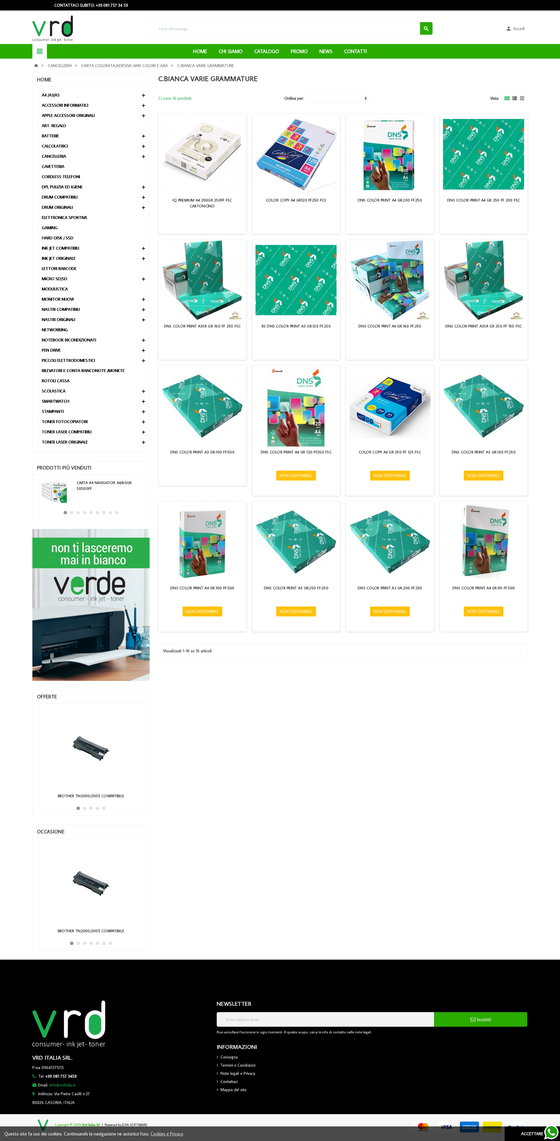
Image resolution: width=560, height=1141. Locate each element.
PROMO (299, 51)
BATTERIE (50, 136)
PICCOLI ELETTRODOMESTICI (68, 360)
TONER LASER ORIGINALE (65, 442)
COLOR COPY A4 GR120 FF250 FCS (296, 200)
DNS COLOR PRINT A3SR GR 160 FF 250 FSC (202, 326)
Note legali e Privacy (237, 1073)
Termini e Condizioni (238, 1065)
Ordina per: (294, 98)
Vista (494, 98)
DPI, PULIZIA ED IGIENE (62, 187)
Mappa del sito (233, 1089)
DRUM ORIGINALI (57, 207)
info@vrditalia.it (62, 1085)
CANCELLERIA (54, 156)
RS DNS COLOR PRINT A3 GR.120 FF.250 (296, 326)
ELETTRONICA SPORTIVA (64, 217)
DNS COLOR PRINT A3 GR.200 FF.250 (390, 587)
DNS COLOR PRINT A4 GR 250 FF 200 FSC (483, 200)
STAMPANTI (53, 411)
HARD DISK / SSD (57, 238)
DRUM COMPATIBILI (59, 197)
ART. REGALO (54, 125)
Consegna (229, 1057)
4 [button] (84, 512)
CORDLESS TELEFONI (61, 176)
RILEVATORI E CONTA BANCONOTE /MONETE (83, 370)
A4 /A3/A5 (51, 95)
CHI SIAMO (231, 51)
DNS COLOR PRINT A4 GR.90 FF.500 (483, 587)
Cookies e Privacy (166, 1134)
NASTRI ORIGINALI (58, 319)
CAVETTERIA (53, 166)
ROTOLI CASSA (55, 380)
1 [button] (65, 512)
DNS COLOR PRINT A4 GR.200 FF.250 (390, 200)
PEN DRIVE (51, 350)
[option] (91, 492)
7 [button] (104, 512)
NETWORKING (55, 329)
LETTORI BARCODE (59, 268)
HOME (200, 51)
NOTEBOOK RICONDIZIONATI (69, 340)
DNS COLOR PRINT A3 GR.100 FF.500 (202, 452)
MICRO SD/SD (54, 278)
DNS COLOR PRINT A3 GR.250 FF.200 (296, 587)
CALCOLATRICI (55, 146)
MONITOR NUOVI (58, 299)
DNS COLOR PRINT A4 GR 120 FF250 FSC (296, 452)
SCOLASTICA (53, 391)
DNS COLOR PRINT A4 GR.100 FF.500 (202, 587)
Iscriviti (483, 1019)
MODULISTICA (55, 289)
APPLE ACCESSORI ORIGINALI (68, 115)
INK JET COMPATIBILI (60, 248)
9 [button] (116, 512)
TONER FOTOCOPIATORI (65, 421)
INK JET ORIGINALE (59, 258)
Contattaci (229, 1081)
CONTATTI (355, 51)
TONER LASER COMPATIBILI (66, 431)
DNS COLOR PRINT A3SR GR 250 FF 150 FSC (483, 326)
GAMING (49, 227)
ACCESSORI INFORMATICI (65, 105)
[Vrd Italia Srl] (52, 28)
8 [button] (110, 512)
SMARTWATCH (55, 401)
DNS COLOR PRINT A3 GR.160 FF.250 (484, 452)
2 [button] (72, 512)
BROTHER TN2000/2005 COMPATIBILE (91, 795)
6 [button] (97, 512)
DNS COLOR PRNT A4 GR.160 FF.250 (389, 326)
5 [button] (91, 512)
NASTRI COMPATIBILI (61, 309)
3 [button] (78, 512)
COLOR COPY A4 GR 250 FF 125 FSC (390, 452)
